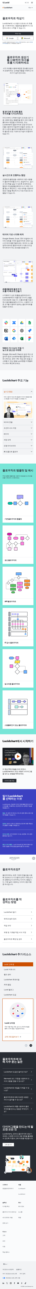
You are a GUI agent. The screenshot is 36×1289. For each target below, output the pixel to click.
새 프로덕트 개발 (8, 1217)
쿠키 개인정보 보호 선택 (10, 1273)
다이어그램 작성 (9, 780)
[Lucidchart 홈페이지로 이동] (8, 7)
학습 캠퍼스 (6, 1252)
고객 (4, 1235)
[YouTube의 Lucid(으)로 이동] (18, 1283)
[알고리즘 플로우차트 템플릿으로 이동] (18, 668)
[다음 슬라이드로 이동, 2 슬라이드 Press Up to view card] (30, 1045)
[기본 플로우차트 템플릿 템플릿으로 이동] (18, 503)
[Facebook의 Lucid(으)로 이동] (14, 1283)
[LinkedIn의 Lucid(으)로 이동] (3, 1283)
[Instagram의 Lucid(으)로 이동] (11, 1283)
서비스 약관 (18, 42)
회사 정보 (21, 1206)
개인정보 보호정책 (8, 1269)
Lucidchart (21, 1194)
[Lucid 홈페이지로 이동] (8, 2)
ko (6, 1264)
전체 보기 (5, 1223)
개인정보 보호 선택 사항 (13, 1278)
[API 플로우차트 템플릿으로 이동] (18, 586)
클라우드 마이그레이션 (9, 1212)
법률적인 (19, 1269)
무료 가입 (18, 33)
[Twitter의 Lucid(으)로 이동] (7, 1283)
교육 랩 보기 (8, 1144)
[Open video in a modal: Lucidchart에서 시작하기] (18, 756)
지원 (4, 1246)
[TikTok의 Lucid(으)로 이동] (25, 1283)
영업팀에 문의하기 (8, 1188)
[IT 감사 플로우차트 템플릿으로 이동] (18, 627)
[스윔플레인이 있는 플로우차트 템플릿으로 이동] (18, 709)
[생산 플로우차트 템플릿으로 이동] (18, 544)
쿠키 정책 (22, 1273)
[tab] (18, 964)
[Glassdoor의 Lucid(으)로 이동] (22, 1283)
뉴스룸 (20, 1212)
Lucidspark (21, 1188)
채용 (19, 1217)
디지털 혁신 (6, 1206)
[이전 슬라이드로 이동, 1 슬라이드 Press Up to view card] (26, 1045)
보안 (4, 1241)
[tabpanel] (18, 1020)
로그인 (27, 2)
